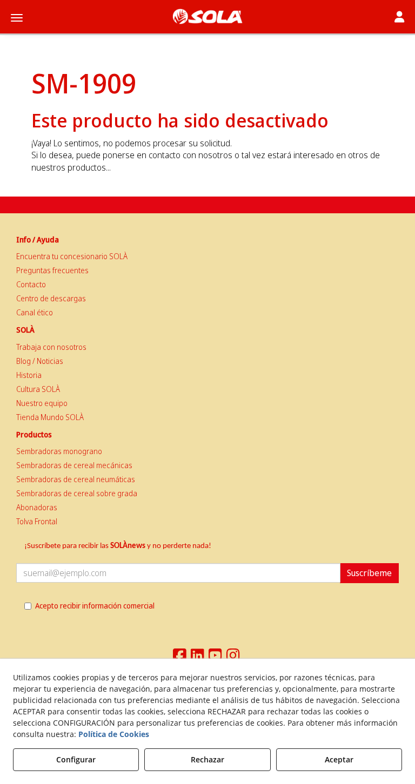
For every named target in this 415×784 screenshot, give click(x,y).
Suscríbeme (369, 573)
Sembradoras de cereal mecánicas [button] (74, 465)
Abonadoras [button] (36, 507)
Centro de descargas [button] (51, 298)
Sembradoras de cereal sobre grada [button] (76, 493)
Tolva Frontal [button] (36, 521)
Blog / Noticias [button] (39, 361)
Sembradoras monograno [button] (59, 451)
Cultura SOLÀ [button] (38, 389)
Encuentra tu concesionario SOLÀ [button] (72, 256)
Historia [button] (29, 375)
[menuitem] (207, 256)
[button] (207, 16)
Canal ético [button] (34, 312)
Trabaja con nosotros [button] (51, 347)
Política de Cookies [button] (113, 734)
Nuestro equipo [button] (42, 403)
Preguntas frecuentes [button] (52, 270)
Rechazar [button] (207, 759)
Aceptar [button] (339, 759)
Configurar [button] (76, 759)
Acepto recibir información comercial (95, 605)
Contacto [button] (31, 284)
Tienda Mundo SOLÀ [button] (50, 417)
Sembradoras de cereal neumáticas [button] (75, 479)
